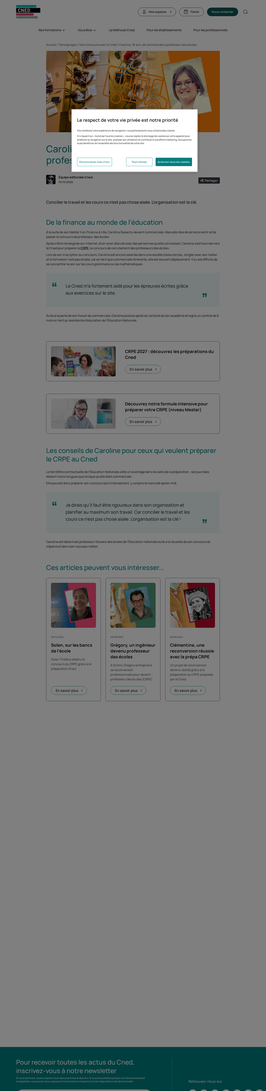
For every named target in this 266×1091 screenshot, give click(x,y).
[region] (134, 140)
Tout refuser (139, 162)
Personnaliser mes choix (94, 162)
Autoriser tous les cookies (174, 162)
